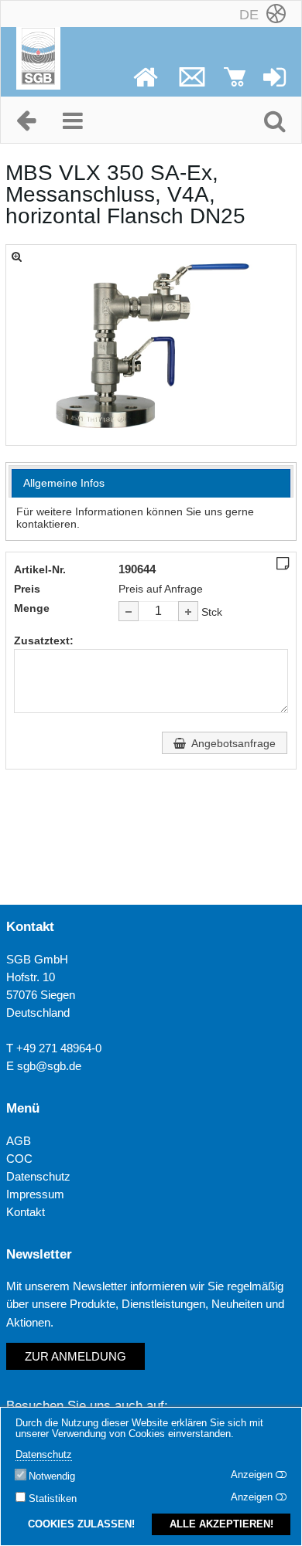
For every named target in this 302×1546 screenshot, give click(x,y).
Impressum (35, 1194)
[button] (188, 611)
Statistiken (53, 1498)
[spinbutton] (158, 611)
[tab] (151, 483)
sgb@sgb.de (49, 1065)
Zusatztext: (44, 640)
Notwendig (52, 1476)
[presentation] (151, 483)
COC (19, 1158)
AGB (18, 1140)
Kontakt (25, 1211)
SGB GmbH (37, 959)
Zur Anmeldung (75, 1356)
